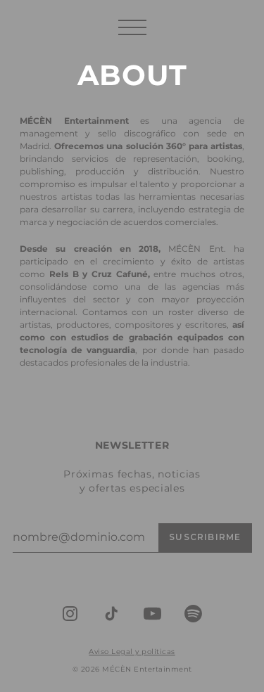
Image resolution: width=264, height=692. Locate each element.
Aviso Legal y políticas (132, 651)
